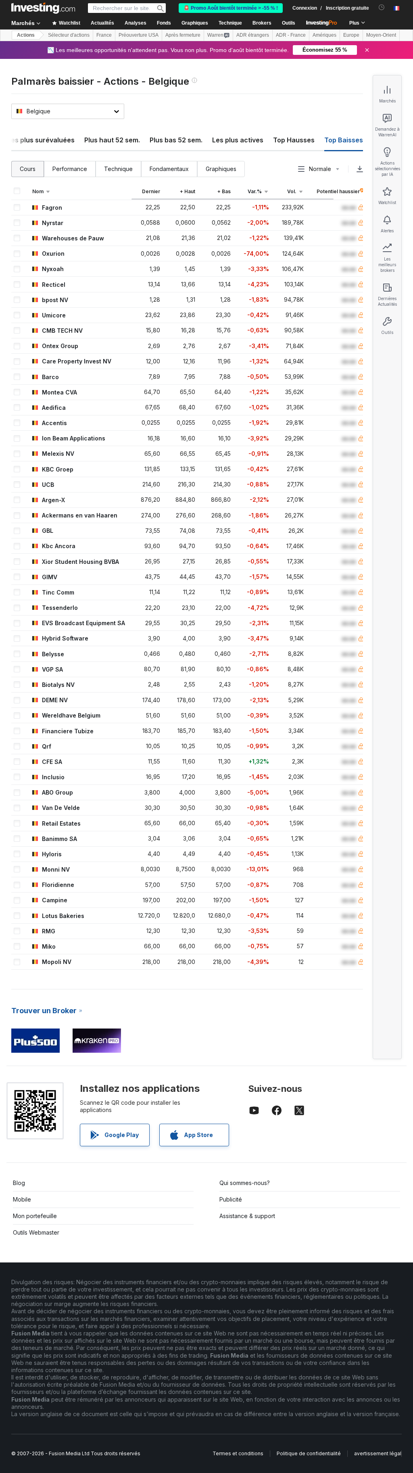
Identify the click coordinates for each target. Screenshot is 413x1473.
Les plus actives (237, 140)
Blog (19, 1182)
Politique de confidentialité (309, 1453)
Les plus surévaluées (41, 140)
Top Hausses (294, 140)
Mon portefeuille (35, 1215)
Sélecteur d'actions (69, 35)
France (104, 35)
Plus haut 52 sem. (112, 140)
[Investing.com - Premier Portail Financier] (43, 8)
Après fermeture (182, 35)
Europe (351, 35)
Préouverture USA (139, 35)
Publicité (230, 1199)
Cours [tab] (27, 168)
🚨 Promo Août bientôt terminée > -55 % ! (231, 8)
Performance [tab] (69, 168)
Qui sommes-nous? (244, 1182)
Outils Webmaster (36, 1232)
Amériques (324, 35)
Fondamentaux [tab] (169, 168)
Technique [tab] (118, 168)
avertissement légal (377, 1453)
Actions (26, 35)
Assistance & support (247, 1215)
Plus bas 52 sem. (176, 140)
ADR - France (291, 35)
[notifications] (381, 7)
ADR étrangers (252, 35)
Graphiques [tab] (221, 168)
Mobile (22, 1199)
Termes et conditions (238, 1453)
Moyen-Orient (381, 35)
